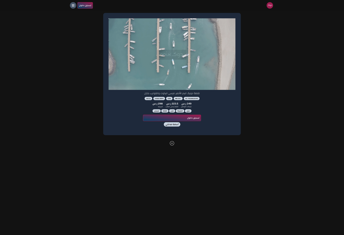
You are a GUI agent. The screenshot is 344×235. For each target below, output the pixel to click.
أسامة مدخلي (172, 124)
